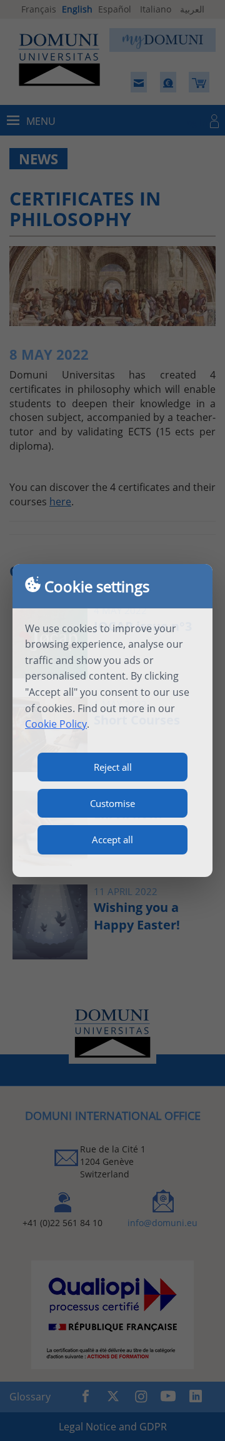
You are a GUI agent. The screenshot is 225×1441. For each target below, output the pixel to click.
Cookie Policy (56, 724)
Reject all (113, 767)
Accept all (112, 839)
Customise (112, 803)
